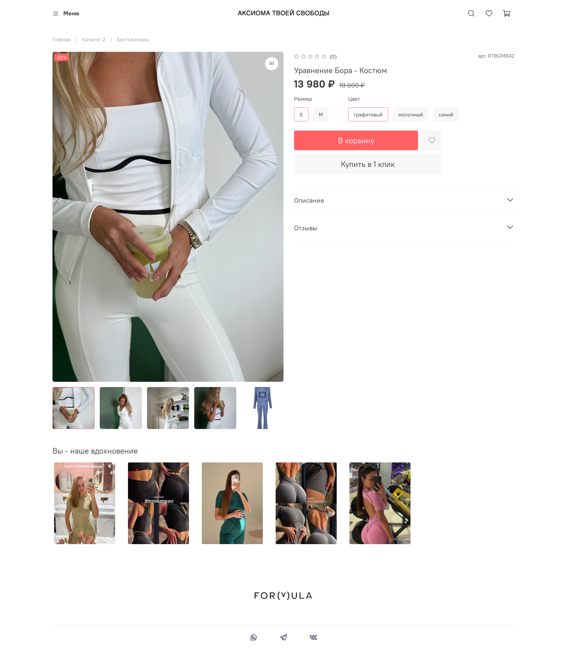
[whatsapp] (253, 638)
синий (446, 114)
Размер (303, 99)
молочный (410, 114)
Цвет (354, 99)
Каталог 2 (93, 39)
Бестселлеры (133, 39)
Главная (61, 39)
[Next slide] (273, 217)
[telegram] (283, 638)
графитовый (368, 114)
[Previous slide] (63, 217)
